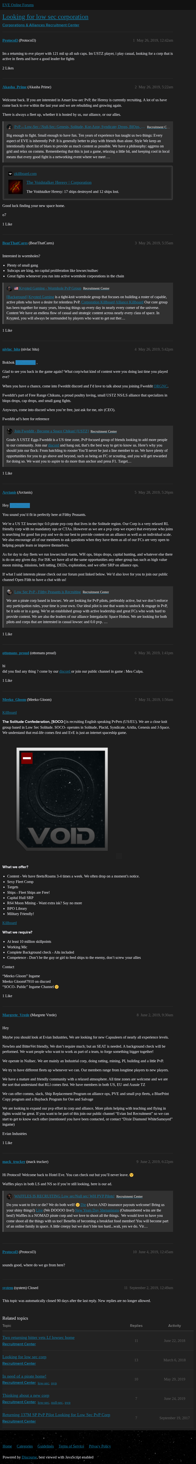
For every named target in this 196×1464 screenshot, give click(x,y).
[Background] (16, 297)
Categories (25, 1446)
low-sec (43, 1383)
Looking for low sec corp (24, 1356)
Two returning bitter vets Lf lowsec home (38, 1337)
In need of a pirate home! (24, 1376)
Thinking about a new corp (25, 1395)
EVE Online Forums (18, 5)
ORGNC (161, 386)
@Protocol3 (25, 362)
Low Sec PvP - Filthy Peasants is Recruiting (47, 592)
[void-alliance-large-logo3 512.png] (62, 799)
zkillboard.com (25, 174)
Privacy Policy (100, 1446)
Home (7, 1446)
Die (83, 1205)
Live (39, 1210)
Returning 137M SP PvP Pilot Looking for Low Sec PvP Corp (56, 1414)
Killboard (9, 712)
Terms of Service (71, 1446)
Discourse (29, 1457)
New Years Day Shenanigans (97, 1210)
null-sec (57, 1402)
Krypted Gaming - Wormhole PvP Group (49, 288)
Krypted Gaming (41, 297)
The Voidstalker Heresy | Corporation (59, 182)
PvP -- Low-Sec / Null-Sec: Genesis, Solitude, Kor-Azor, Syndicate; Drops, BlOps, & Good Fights (79, 127)
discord (53, 445)
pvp (54, 1383)
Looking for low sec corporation (45, 16)
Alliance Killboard (129, 302)
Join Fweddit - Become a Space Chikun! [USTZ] (51, 431)
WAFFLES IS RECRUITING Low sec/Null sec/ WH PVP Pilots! (64, 1196)
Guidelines (46, 1446)
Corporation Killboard (98, 302)
